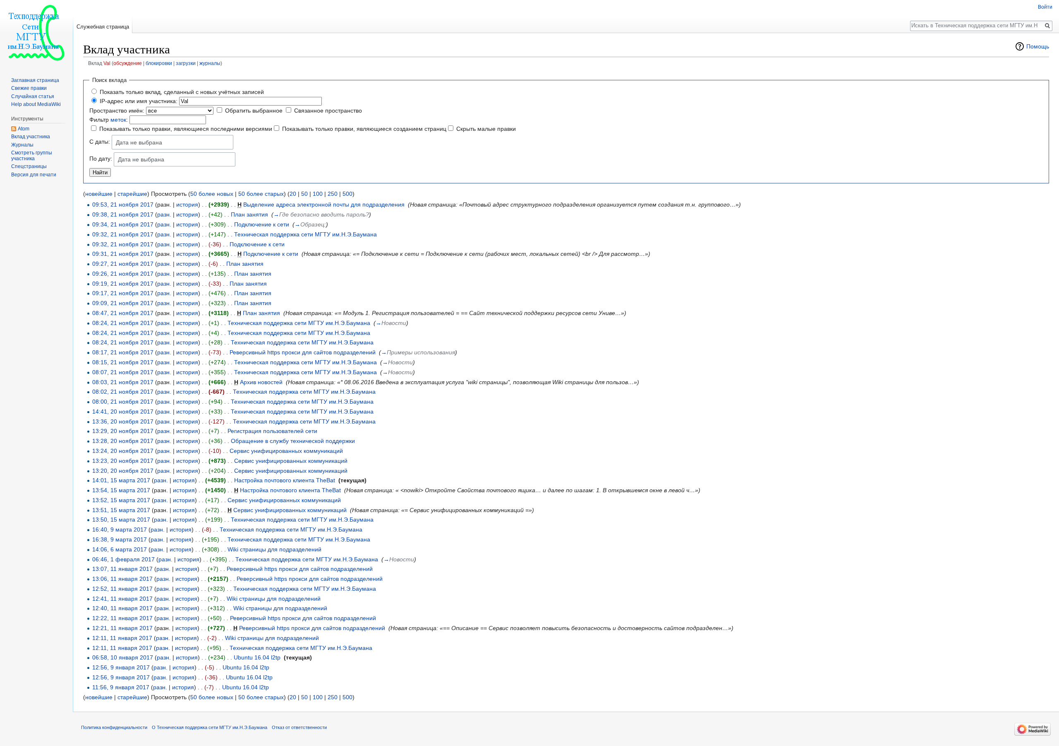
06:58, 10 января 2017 (122, 657)
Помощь (1037, 46)
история (187, 204)
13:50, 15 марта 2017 (121, 519)
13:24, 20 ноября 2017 (122, 451)
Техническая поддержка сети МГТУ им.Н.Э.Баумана (305, 234)
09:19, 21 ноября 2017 (122, 283)
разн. (164, 214)
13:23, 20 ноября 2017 (122, 460)
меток (118, 119)
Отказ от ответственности (299, 727)
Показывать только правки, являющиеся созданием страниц (364, 128)
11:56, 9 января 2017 (120, 687)
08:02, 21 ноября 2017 (122, 391)
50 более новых (211, 193)
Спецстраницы (29, 166)
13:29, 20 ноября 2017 (122, 431)
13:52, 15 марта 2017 (121, 500)
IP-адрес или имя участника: (138, 101)
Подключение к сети (261, 224)
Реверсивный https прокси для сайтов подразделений (303, 352)
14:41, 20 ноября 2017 (122, 411)
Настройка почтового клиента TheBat (284, 480)
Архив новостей (261, 382)
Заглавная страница (35, 80)
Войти (1045, 7)
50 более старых (261, 193)
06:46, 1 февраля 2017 (123, 559)
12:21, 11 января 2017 (122, 628)
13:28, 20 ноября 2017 (122, 441)
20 (293, 193)
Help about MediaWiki (36, 104)
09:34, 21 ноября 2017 (122, 224)
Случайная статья (32, 96)
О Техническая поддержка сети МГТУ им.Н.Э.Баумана (209, 727)
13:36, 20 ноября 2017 (122, 421)
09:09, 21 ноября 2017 (122, 303)
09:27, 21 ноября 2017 (122, 263)
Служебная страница (103, 27)
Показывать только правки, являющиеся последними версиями (185, 128)
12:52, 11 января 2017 (122, 588)
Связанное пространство (328, 110)
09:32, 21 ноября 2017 (122, 234)
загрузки (186, 63)
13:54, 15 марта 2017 (121, 490)
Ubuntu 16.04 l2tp (257, 657)
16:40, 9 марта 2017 (119, 529)
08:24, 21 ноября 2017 (122, 323)
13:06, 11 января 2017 (122, 578)
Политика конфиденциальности (114, 727)
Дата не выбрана (139, 142)
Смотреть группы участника (31, 155)
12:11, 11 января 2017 (122, 638)
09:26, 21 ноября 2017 (122, 273)
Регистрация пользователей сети (272, 431)
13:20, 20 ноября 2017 (122, 470)
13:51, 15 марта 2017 (121, 510)
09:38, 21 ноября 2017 (122, 214)
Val (106, 63)
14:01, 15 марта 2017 (121, 480)
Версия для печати (33, 175)
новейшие (99, 193)
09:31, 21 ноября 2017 (122, 253)
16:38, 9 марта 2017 (119, 539)
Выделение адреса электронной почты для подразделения (324, 204)
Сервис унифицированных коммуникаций (286, 451)
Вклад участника (30, 137)
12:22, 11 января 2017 (122, 618)
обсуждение (127, 63)
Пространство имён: (116, 110)
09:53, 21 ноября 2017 (122, 204)
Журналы (22, 145)
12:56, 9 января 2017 (121, 667)
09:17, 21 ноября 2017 (122, 293)
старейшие (132, 193)
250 (333, 193)
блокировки (159, 63)
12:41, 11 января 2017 (122, 598)
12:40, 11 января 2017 (122, 608)
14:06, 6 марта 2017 (119, 549)
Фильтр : (108, 119)
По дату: (100, 158)
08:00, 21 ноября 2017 (122, 401)
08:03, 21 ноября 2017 (122, 382)
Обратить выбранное (254, 110)
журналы (209, 63)
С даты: (99, 141)
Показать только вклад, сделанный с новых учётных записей (182, 92)
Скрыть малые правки (486, 128)
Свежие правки (29, 88)
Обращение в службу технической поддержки (293, 441)
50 (304, 193)
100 (318, 193)
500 (347, 193)
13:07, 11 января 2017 (122, 569)
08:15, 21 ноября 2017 (122, 362)
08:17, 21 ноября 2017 (122, 352)
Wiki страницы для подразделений (274, 549)
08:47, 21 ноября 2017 (122, 313)
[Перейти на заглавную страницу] (36, 33)
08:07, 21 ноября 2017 (122, 372)
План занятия (249, 214)
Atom (23, 129)
